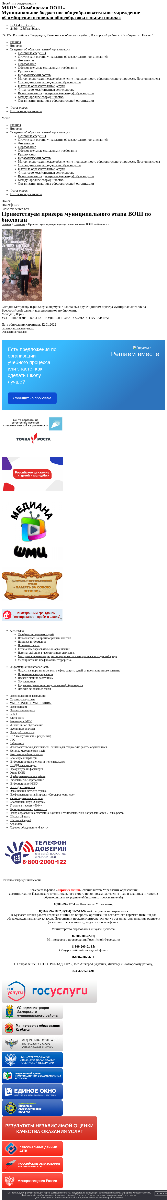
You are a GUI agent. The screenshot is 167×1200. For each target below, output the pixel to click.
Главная (15, 42)
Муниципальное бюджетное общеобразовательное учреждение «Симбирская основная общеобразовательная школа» (71, 15)
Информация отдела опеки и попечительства (37, 761)
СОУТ (13, 714)
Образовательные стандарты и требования (47, 67)
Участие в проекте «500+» (26, 805)
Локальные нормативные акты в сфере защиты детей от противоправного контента (69, 670)
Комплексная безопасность (26, 754)
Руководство (26, 71)
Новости (16, 45)
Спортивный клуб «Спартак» (28, 801)
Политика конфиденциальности (21, 880)
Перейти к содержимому (19, 3)
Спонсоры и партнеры (23, 758)
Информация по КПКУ (24, 783)
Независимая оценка (22, 710)
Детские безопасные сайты (34, 688)
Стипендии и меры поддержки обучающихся (49, 82)
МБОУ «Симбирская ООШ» (33, 7)
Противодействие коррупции (28, 695)
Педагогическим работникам (35, 677)
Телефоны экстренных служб (36, 634)
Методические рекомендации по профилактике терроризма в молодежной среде (67, 656)
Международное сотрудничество (41, 97)
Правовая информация (32, 641)
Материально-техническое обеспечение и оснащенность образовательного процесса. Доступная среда (89, 78)
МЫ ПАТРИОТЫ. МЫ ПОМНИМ (31, 703)
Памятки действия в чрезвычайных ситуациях (46, 652)
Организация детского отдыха (28, 790)
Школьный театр (20, 816)
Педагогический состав (34, 75)
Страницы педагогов (22, 699)
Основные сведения (32, 53)
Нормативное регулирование (35, 674)
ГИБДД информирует (23, 765)
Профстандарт (18, 706)
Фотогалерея (18, 107)
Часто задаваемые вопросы (26, 798)
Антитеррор (17, 630)
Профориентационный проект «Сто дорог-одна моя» (42, 794)
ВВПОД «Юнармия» (22, 787)
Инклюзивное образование (26, 725)
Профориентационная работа (27, 776)
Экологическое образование (27, 779)
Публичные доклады (22, 728)
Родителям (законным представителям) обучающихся (50, 685)
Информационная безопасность (29, 666)
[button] (83, 118)
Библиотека (17, 743)
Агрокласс (16, 823)
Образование (27, 64)
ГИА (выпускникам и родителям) (30, 736)
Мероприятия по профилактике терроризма (44, 660)
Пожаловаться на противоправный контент (44, 638)
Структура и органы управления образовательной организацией (63, 56)
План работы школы (22, 732)
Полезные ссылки (29, 645)
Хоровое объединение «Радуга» (29, 827)
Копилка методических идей (27, 750)
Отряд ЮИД (17, 772)
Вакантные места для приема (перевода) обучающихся (56, 93)
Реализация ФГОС (21, 721)
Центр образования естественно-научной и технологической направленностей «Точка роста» (67, 812)
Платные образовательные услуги (41, 86)
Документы (26, 60)
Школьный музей (20, 820)
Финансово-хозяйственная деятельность (46, 89)
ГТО (12, 739)
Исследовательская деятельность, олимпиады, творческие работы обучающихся (58, 747)
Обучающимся (26, 681)
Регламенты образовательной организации (44, 649)
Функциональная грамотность (28, 809)
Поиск (6, 205)
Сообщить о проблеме (32, 398)
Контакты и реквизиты (26, 111)
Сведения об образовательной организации (40, 49)
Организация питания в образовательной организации (56, 100)
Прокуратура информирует (26, 769)
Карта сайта (17, 717)
